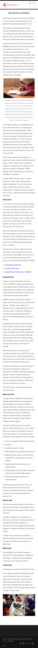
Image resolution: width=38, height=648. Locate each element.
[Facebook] (26, 643)
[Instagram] (23, 643)
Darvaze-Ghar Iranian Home (13, 265)
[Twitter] (20, 643)
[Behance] (29, 643)
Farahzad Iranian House (12, 268)
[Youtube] (32, 643)
